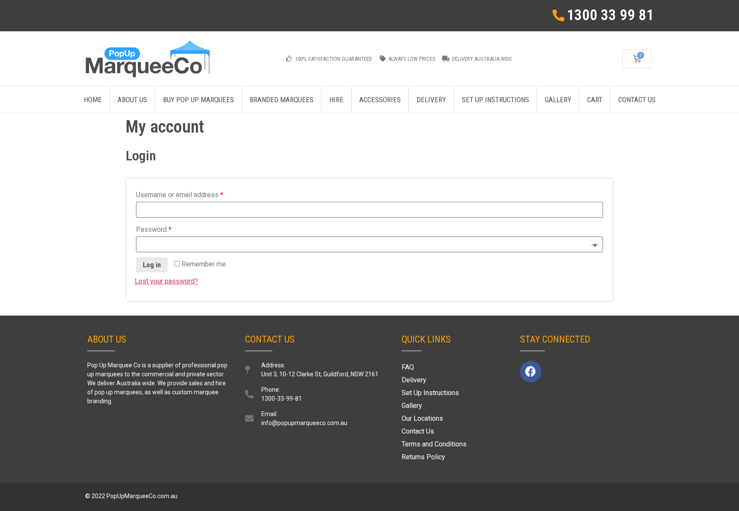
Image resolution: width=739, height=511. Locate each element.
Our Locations (422, 418)
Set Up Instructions (495, 99)
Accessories (380, 99)
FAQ (408, 367)
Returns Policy (423, 457)
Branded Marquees (281, 99)
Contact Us (637, 99)
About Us (132, 99)
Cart (595, 99)
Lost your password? (166, 281)
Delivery (431, 99)
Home (93, 99)
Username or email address (179, 195)
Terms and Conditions (434, 444)
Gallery (558, 99)
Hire (336, 99)
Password (153, 229)
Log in (152, 265)
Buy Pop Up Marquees (198, 99)
